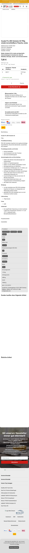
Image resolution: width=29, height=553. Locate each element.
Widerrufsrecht (21, 521)
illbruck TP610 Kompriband (7, 498)
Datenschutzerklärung (8, 451)
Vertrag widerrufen (14, 547)
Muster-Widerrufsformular (10, 521)
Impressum (8, 516)
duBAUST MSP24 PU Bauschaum (9, 495)
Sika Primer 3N (4, 506)
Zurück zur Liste (5, 9)
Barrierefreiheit (14, 525)
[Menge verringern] (2, 83)
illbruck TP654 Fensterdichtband (9, 500)
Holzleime (8, 49)
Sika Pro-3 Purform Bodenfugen (8, 490)
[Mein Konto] (23, 6)
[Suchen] (20, 6)
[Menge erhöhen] (26, 83)
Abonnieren (14, 462)
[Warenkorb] (26, 6)
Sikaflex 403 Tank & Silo (7, 487)
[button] (14, 475)
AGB (14, 516)
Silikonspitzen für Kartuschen (8, 493)
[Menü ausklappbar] (1, 6)
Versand (13, 64)
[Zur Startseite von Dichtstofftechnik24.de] (7, 6)
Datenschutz (20, 516)
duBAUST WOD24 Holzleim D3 (8, 503)
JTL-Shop (17, 544)
